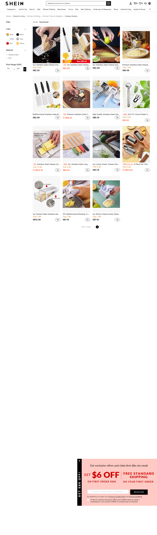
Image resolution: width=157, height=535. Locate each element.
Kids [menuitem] (76, 9)
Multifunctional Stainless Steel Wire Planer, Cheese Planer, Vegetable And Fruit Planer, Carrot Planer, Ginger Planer (46, 114)
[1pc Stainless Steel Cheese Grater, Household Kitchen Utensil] (46, 45)
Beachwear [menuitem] (62, 9)
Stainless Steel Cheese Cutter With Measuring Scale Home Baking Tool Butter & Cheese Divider (46, 164)
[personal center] (130, 3)
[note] (76, 61)
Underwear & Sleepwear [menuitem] (102, 9)
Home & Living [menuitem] (126, 9)
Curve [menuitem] (70, 9)
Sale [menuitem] (38, 9)
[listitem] (46, 50)
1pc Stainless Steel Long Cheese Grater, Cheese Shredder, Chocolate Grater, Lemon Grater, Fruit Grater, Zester (76, 164)
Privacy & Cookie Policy (117, 497)
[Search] (108, 3)
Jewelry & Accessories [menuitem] (141, 9)
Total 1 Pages (86, 227)
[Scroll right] (150, 9)
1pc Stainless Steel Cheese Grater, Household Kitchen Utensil (46, 65)
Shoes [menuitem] (116, 9)
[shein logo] (14, 3)
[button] (145, 3)
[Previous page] (94, 226)
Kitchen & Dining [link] (33, 16)
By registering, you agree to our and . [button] (114, 497)
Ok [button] (25, 69)
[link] (135, 3)
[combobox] (42, 22)
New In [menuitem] (32, 9)
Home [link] (8, 16)
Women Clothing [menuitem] (49, 9)
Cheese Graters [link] (71, 16)
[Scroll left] (147, 9)
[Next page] (100, 226)
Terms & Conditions (135, 497)
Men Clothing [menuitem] (86, 9)
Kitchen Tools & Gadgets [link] (52, 16)
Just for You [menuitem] (23, 9)
